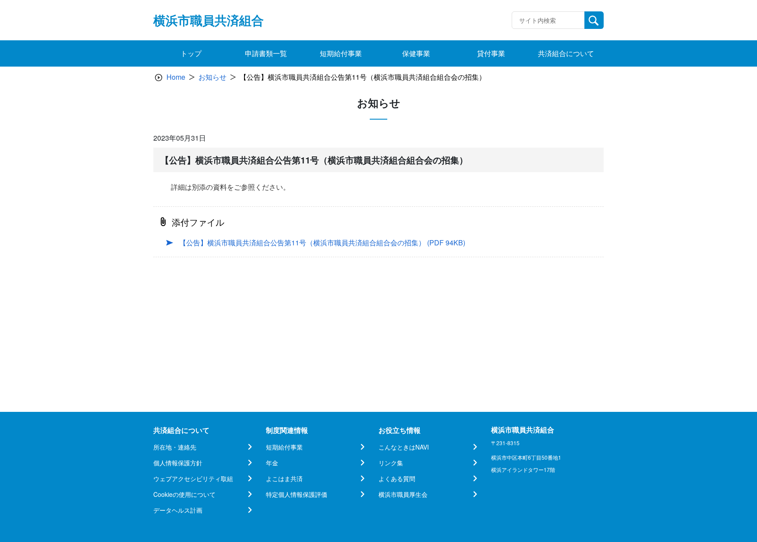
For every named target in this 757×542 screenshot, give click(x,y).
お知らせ (212, 77)
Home (175, 77)
